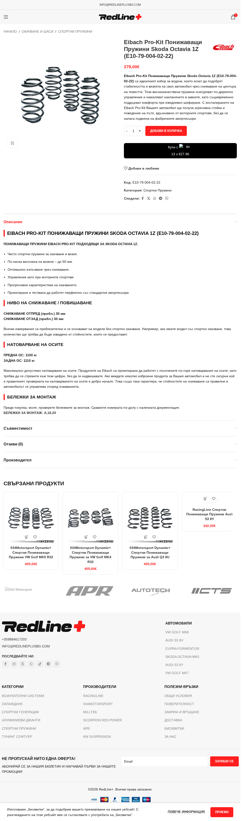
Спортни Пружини (75, 31)
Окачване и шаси (37, 31)
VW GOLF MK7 (177, 673)
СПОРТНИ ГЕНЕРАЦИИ (20, 712)
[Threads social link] (22, 664)
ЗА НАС (170, 736)
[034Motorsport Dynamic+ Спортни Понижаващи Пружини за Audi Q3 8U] (150, 519)
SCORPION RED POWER (102, 720)
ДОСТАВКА (173, 720)
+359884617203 (14, 639)
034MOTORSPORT (98, 704)
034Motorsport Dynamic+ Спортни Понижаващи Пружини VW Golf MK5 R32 (31, 552)
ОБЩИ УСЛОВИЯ (178, 696)
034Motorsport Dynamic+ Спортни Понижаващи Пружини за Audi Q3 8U (150, 552)
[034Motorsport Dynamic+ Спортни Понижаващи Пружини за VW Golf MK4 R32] (90, 519)
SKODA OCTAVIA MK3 (182, 657)
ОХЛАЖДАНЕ (12, 704)
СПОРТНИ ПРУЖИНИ (19, 728)
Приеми (222, 812)
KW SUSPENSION (97, 736)
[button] (27, 537)
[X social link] (149, 198)
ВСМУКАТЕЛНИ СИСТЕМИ (23, 696)
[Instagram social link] (14, 664)
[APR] (89, 591)
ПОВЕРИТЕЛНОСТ (179, 704)
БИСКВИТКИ (174, 728)
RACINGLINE (93, 696)
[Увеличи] (12, 143)
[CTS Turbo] (211, 591)
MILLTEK (90, 712)
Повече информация (187, 812)
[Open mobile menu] (6, 17)
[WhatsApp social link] (155, 198)
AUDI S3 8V (174, 640)
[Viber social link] (167, 198)
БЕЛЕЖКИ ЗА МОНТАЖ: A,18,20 (30, 413)
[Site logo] (120, 17)
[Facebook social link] (143, 198)
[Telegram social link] (161, 198)
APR (86, 728)
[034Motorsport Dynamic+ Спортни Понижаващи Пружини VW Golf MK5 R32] (31, 519)
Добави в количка (166, 131)
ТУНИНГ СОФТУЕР (17, 736)
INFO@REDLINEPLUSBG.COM (120, 4)
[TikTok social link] (39, 664)
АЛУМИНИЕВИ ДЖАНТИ (21, 720)
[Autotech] (150, 591)
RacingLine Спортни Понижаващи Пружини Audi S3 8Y (209, 514)
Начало (10, 31)
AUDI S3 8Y (174, 665)
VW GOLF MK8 (177, 632)
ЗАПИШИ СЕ (224, 761)
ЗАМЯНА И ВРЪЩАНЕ (181, 712)
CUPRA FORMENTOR (182, 649)
